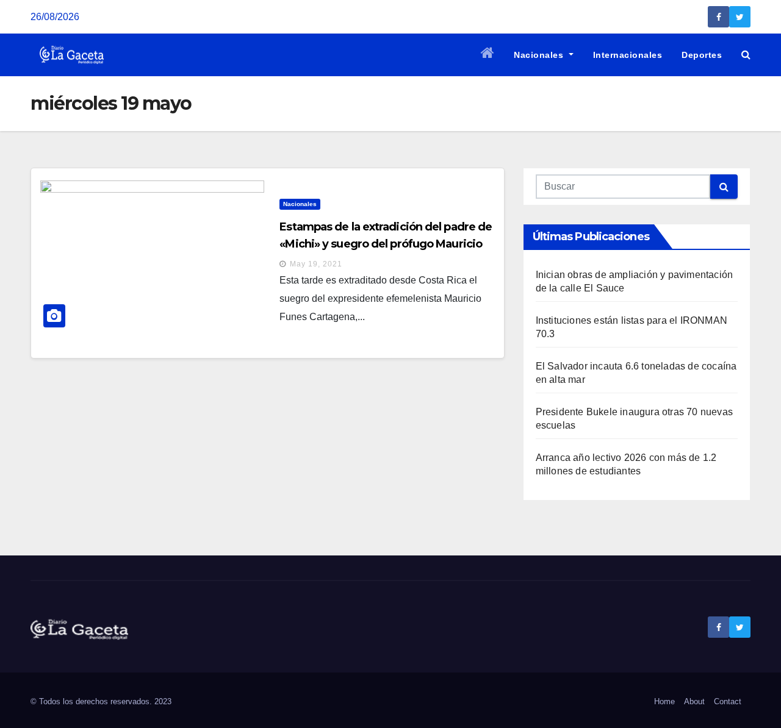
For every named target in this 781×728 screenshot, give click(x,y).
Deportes (702, 55)
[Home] (488, 55)
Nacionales (540, 55)
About (694, 701)
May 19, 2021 (316, 264)
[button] (745, 54)
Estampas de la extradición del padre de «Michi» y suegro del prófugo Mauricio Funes (385, 244)
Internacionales (628, 55)
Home (664, 701)
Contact (727, 701)
